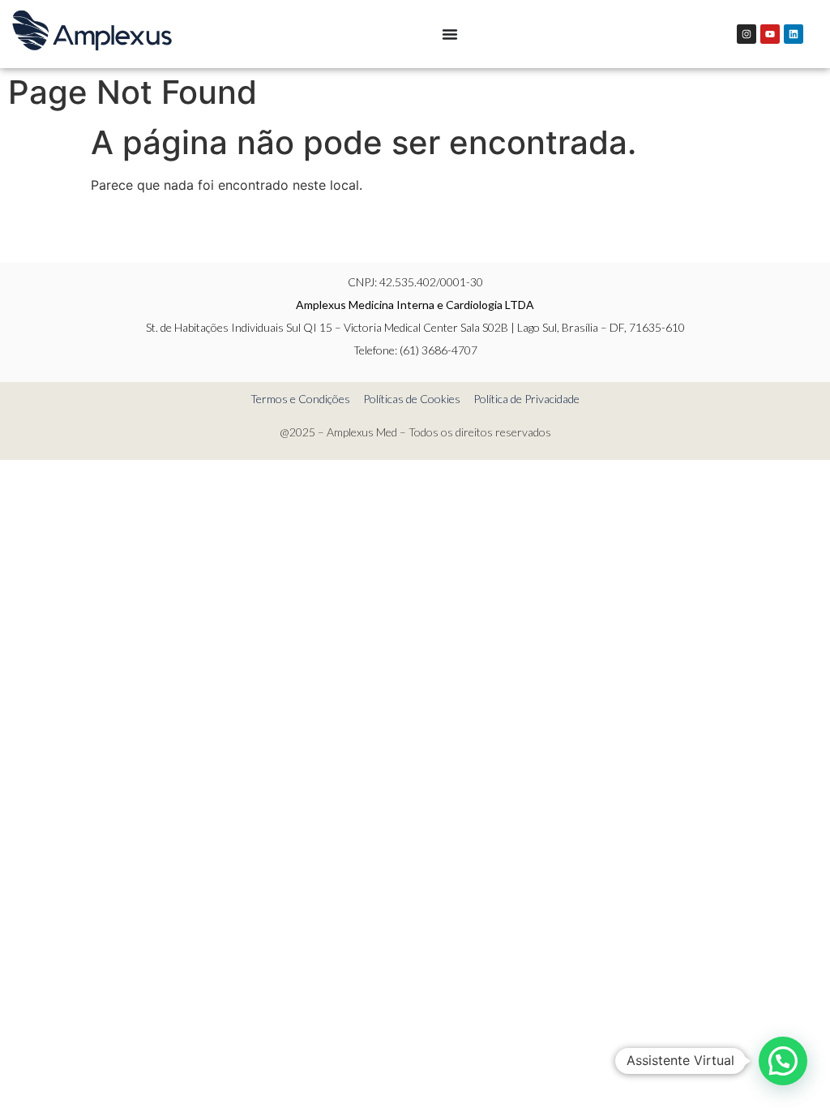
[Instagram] (746, 34)
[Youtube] (770, 34)
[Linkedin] (793, 34)
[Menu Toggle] (450, 34)
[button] (783, 1061)
